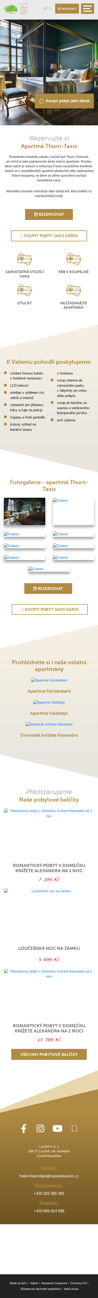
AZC (24, 1283)
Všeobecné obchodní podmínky (40, 1288)
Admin (34, 1283)
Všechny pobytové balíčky (49, 1055)
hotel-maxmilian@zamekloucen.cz (49, 1176)
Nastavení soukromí (54, 1283)
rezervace (68, 8)
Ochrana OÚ (78, 1283)
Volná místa (71, 1288)
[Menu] (87, 8)
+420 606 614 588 (49, 1211)
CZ (45, 8)
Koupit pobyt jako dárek (67, 101)
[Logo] (16, 8)
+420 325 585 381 (49, 1193)
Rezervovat (51, 214)
